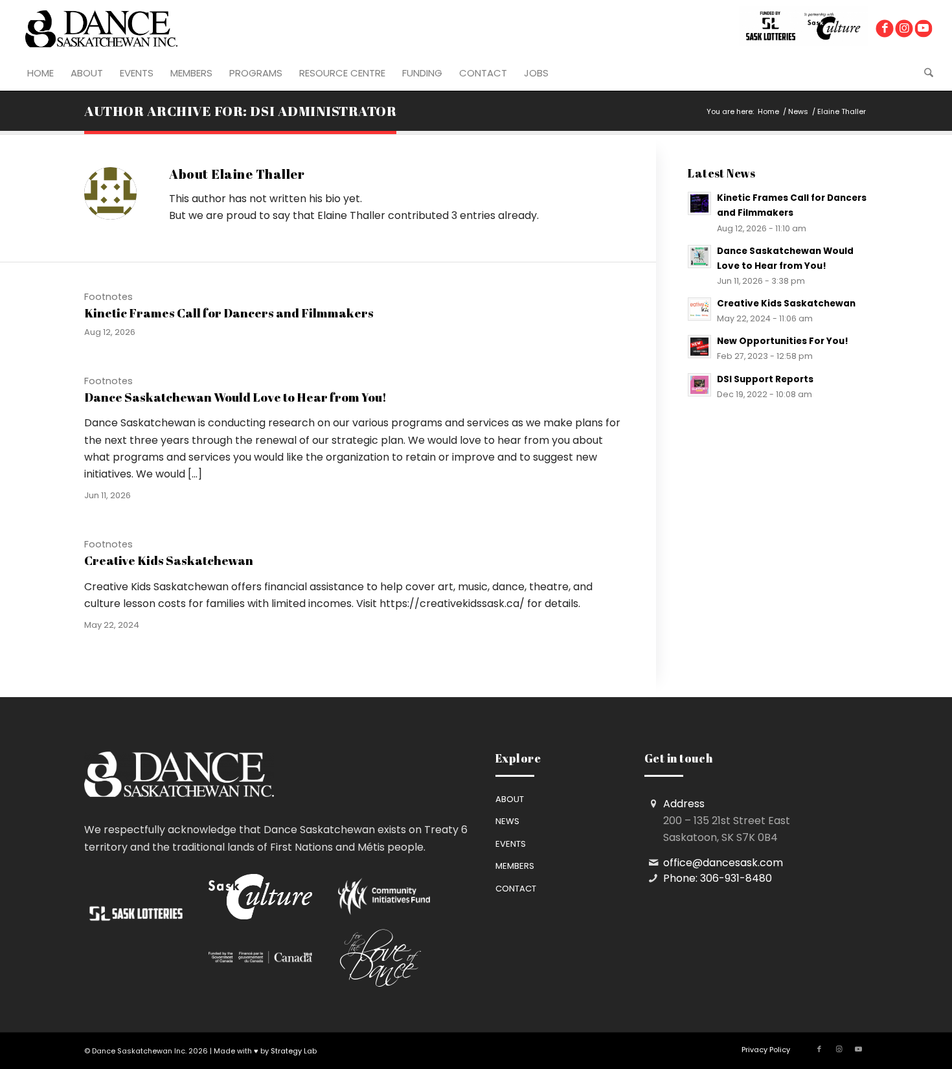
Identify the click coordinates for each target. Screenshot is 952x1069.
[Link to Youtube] (923, 29)
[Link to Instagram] (903, 29)
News (507, 821)
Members (514, 866)
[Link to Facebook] (884, 29)
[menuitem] (40, 73)
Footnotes (108, 296)
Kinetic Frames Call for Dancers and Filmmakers (229, 313)
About (509, 799)
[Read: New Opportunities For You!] (699, 346)
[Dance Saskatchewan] (101, 28)
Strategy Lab (294, 1051)
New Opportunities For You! (782, 341)
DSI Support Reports (765, 379)
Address (684, 803)
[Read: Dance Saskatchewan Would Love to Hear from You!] (699, 256)
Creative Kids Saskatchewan (168, 560)
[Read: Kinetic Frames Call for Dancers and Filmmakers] (699, 203)
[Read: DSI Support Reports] (699, 385)
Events (510, 844)
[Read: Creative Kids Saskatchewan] (699, 309)
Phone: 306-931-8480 (717, 878)
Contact (515, 888)
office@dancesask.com (723, 862)
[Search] (924, 73)
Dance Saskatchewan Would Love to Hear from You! (235, 397)
